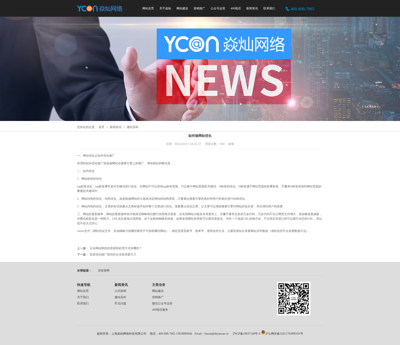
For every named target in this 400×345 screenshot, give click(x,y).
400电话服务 (160, 309)
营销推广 (199, 8)
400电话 (236, 8)
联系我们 (269, 8)
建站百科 (133, 127)
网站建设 (182, 8)
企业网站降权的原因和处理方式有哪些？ (116, 248)
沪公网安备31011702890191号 (284, 333)
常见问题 (120, 303)
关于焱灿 (165, 8)
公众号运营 (218, 8)
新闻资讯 (252, 8)
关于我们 (83, 297)
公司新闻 (120, 291)
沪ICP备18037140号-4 (246, 333)
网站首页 (148, 8)
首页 (101, 127)
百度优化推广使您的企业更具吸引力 (113, 254)
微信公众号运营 (162, 303)
